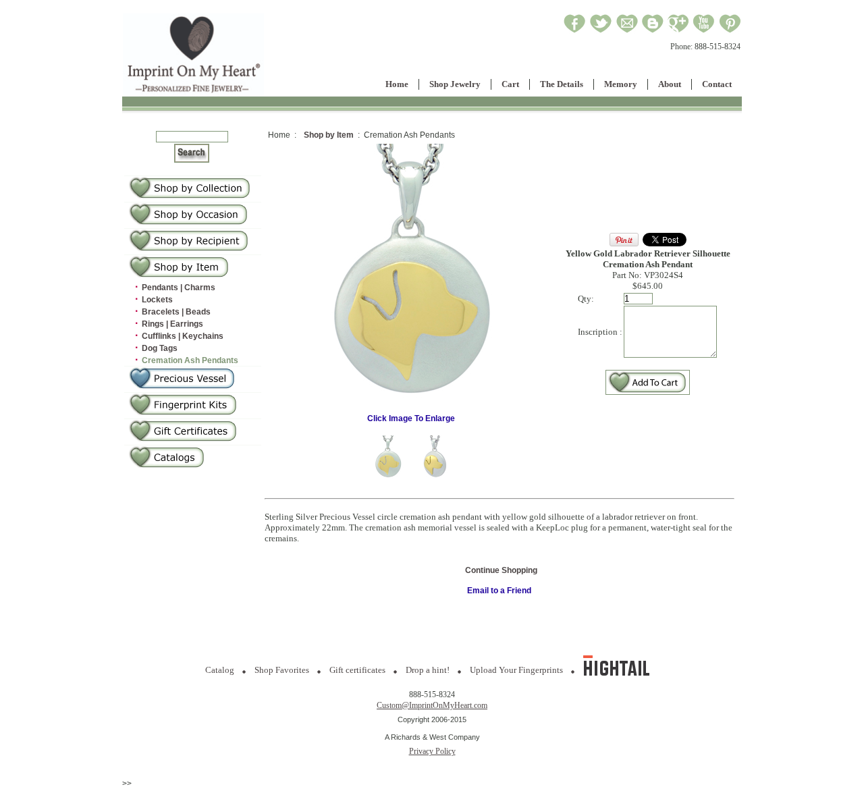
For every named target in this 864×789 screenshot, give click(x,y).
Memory (620, 84)
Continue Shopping (501, 570)
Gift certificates (357, 670)
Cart (510, 84)
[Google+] (678, 31)
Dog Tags (160, 348)
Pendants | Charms (178, 287)
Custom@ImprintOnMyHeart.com (432, 705)
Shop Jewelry (455, 84)
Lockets (157, 299)
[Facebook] (575, 31)
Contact (717, 84)
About (669, 84)
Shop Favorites (281, 670)
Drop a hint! (428, 670)
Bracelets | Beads (176, 312)
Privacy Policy (432, 751)
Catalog (219, 670)
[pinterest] (730, 31)
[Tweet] (601, 31)
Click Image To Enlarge (411, 418)
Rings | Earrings (172, 324)
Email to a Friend (499, 590)
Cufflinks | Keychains (182, 336)
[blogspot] (652, 31)
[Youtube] (704, 31)
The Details (561, 84)
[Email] (627, 31)
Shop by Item (329, 135)
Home (396, 84)
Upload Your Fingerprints (516, 670)
